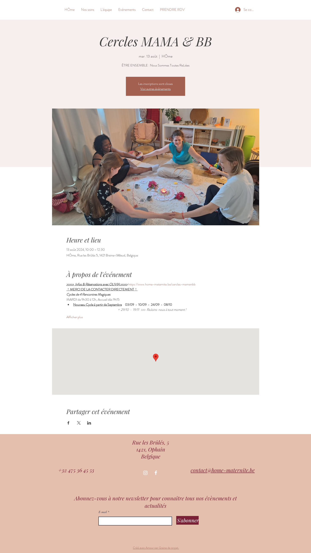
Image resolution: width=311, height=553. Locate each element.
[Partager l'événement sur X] (79, 423)
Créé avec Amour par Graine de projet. (156, 548)
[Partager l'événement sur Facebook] (68, 423)
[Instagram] (145, 473)
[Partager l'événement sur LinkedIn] (89, 423)
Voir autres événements (155, 88)
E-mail (103, 511)
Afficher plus (74, 317)
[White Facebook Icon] (156, 473)
